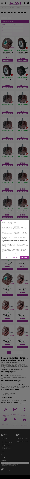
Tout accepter (24, 257)
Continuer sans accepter (6, 257)
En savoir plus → (15, 257)
